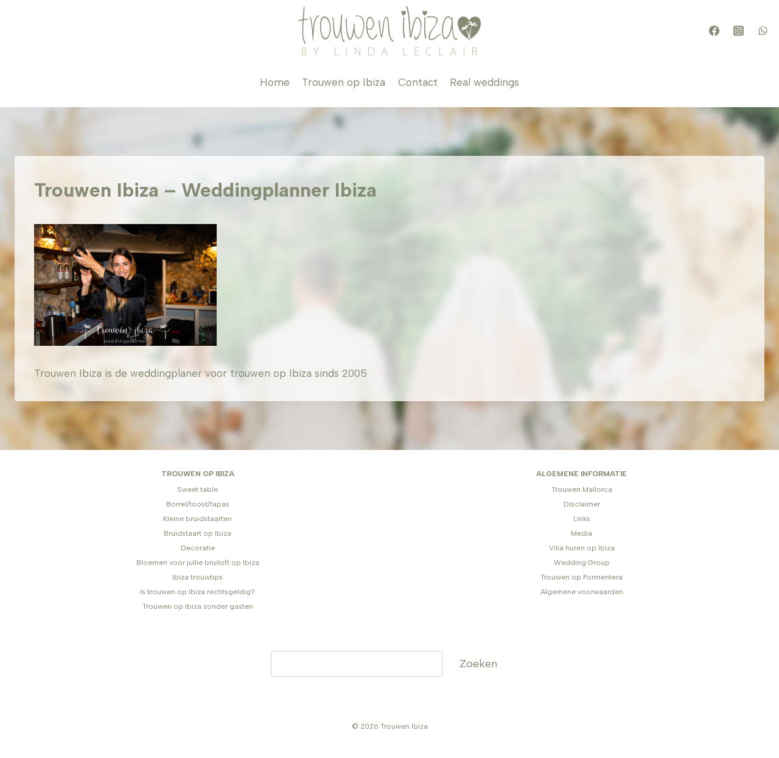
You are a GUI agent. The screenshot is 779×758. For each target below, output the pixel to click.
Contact (418, 82)
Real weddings (484, 82)
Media (581, 533)
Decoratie (198, 548)
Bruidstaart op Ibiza (197, 533)
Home (275, 82)
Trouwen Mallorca (581, 489)
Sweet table (197, 489)
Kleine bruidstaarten (197, 518)
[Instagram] (738, 31)
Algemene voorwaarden (581, 592)
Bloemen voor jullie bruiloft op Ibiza (197, 562)
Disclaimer (582, 504)
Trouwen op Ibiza (343, 82)
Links (581, 518)
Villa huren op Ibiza (582, 548)
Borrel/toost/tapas (197, 504)
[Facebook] (714, 31)
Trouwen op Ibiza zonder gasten (197, 606)
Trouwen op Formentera (581, 577)
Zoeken (478, 663)
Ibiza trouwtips (197, 577)
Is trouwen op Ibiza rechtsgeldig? (197, 592)
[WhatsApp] (762, 31)
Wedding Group (582, 562)
